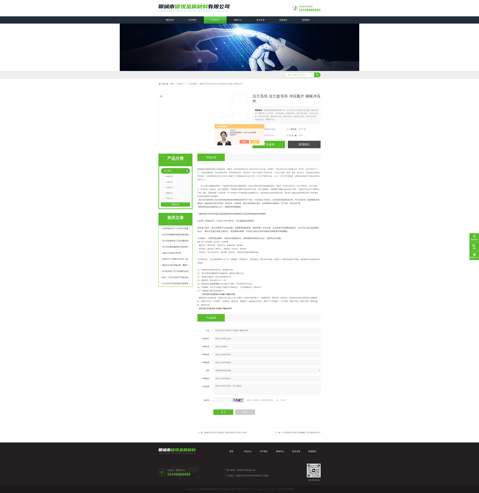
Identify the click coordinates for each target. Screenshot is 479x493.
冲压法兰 (169, 198)
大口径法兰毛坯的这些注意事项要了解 (176, 283)
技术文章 (261, 20)
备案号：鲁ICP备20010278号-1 (243, 489)
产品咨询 (268, 144)
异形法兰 (169, 187)
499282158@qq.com (246, 470)
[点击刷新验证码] (238, 400)
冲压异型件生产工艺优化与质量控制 (176, 228)
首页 (172, 84)
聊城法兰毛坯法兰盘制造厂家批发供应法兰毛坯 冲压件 (225, 432)
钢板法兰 (169, 193)
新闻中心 (238, 20)
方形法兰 (169, 182)
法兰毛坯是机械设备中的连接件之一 (176, 247)
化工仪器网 (281, 489)
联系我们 (306, 20)
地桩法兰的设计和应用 (171, 253)
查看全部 (176, 204)
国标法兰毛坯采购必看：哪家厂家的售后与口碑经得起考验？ (176, 265)
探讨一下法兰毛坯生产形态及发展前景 (176, 277)
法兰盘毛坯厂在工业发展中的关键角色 (176, 271)
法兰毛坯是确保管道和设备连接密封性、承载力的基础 (176, 234)
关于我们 (192, 20)
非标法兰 (169, 176)
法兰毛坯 (193, 84)
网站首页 (170, 20)
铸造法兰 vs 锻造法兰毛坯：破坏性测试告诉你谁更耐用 (176, 259)
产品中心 (215, 20)
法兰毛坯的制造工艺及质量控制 (175, 241)
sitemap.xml (261, 489)
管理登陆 (290, 489)
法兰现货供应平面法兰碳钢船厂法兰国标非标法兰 (301, 432)
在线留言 (283, 20)
